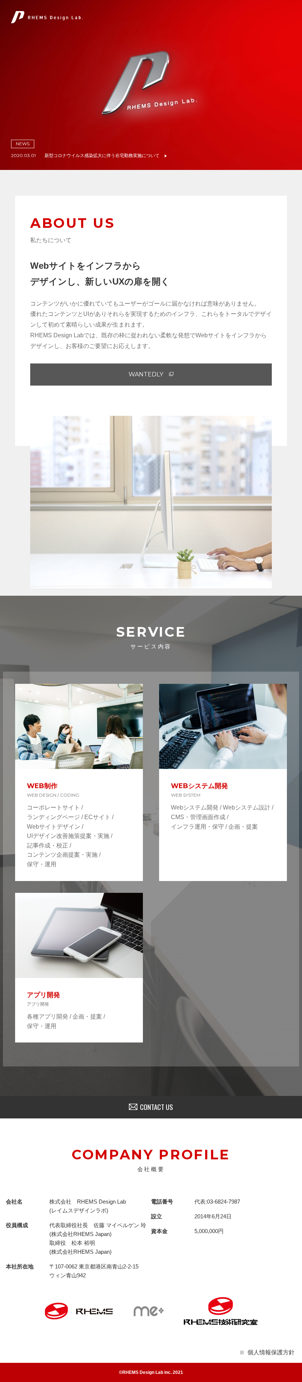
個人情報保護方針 (271, 1352)
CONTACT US (156, 1106)
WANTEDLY (146, 374)
